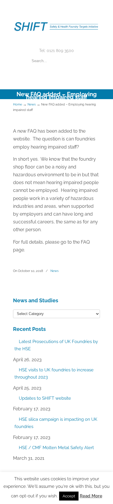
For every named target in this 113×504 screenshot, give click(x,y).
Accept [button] (69, 496)
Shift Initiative (56, 23)
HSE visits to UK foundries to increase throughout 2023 (54, 373)
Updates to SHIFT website (45, 398)
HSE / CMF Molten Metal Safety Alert (56, 447)
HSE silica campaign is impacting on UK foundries (55, 423)
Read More (91, 496)
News (32, 104)
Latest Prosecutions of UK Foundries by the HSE (56, 345)
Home (17, 104)
